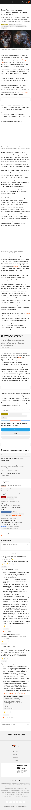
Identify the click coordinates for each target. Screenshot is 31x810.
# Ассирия (16, 526)
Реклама (15, 760)
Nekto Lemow (6, 646)
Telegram (15, 429)
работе (19, 119)
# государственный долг (7, 513)
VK (15, 437)
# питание (11, 499)
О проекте (15, 757)
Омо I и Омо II (23, 92)
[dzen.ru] (17, 802)
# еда (16, 497)
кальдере (16, 266)
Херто (20, 357)
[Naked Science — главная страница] (8, 2)
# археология (12, 24)
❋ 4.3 (13, 14)
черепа (28, 313)
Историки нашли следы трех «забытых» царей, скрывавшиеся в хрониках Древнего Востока (11, 522)
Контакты (15, 754)
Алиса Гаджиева (13, 6)
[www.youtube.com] (14, 802)
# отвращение (5, 499)
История (3, 526)
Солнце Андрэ (7, 553)
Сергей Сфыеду (9, 664)
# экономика (8, 515)
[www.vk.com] (10, 802)
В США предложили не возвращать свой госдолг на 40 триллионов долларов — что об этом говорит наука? (11, 506)
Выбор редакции (16, 515)
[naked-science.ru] (23, 802)
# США (3, 515)
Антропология (5, 24)
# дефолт (16, 513)
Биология (4, 497)
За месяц (18, 485)
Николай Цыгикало (8, 634)
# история (21, 513)
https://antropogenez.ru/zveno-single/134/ (14, 693)
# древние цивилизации (7, 528)
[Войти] (29, 2)
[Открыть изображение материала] (15, 39)
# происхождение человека (7, 26)
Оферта (15, 751)
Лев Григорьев (9, 569)
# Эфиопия (4, 28)
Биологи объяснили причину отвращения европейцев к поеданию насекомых (12, 492)
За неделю (11, 485)
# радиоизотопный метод (20, 26)
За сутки (3, 485)
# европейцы (10, 497)
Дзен (15, 433)
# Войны (14, 511)
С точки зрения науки (6, 511)
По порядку (13, 535)
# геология (19, 24)
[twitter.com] (7, 802)
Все (29, 450)
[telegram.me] (20, 802)
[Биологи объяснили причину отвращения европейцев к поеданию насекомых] (27, 493)
